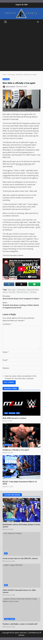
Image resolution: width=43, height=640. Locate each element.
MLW (6, 413)
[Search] (38, 22)
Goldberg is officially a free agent (21, 435)
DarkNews (32, 632)
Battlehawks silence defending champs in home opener (21, 510)
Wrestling (6, 79)
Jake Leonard (10, 86)
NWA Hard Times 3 (22, 292)
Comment (7, 324)
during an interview (23, 164)
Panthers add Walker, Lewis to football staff (21, 609)
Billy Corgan (12, 290)
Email (5, 360)
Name (6, 352)
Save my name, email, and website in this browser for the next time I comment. (20, 377)
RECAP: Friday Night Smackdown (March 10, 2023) (21, 467)
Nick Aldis (12, 292)
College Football (9, 619)
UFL (20, 519)
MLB (6, 585)
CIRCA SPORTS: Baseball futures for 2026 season (21, 576)
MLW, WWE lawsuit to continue (21, 404)
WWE (18, 413)
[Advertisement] (21, 48)
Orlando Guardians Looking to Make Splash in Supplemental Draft (21, 305)
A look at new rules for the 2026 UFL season (21, 544)
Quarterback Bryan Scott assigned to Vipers (21, 297)
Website (6, 368)
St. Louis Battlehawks (11, 519)
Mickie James (21, 290)
